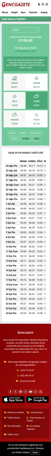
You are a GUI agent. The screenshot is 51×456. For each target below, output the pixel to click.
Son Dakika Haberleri (33, 427)
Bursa (5, 12)
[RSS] (40, 391)
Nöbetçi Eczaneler (15, 412)
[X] (15, 391)
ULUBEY (26, 138)
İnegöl (14, 12)
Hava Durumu (36, 412)
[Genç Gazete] (16, 4)
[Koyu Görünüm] (39, 4)
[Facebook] (10, 391)
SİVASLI (14, 138)
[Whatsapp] (35, 391)
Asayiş (44, 12)
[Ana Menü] (47, 4)
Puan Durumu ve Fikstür (36, 419)
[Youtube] (30, 391)
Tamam (35, 453)
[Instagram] (25, 391)
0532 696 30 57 (27, 375)
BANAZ (12, 133)
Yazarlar (33, 12)
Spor (23, 12)
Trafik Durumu (13, 417)
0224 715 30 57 (27, 370)
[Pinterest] (20, 391)
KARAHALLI (35, 133)
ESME (23, 133)
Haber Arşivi (13, 434)
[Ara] (42, 4)
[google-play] (37, 400)
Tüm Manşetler (14, 426)
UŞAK (36, 138)
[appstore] (13, 400)
